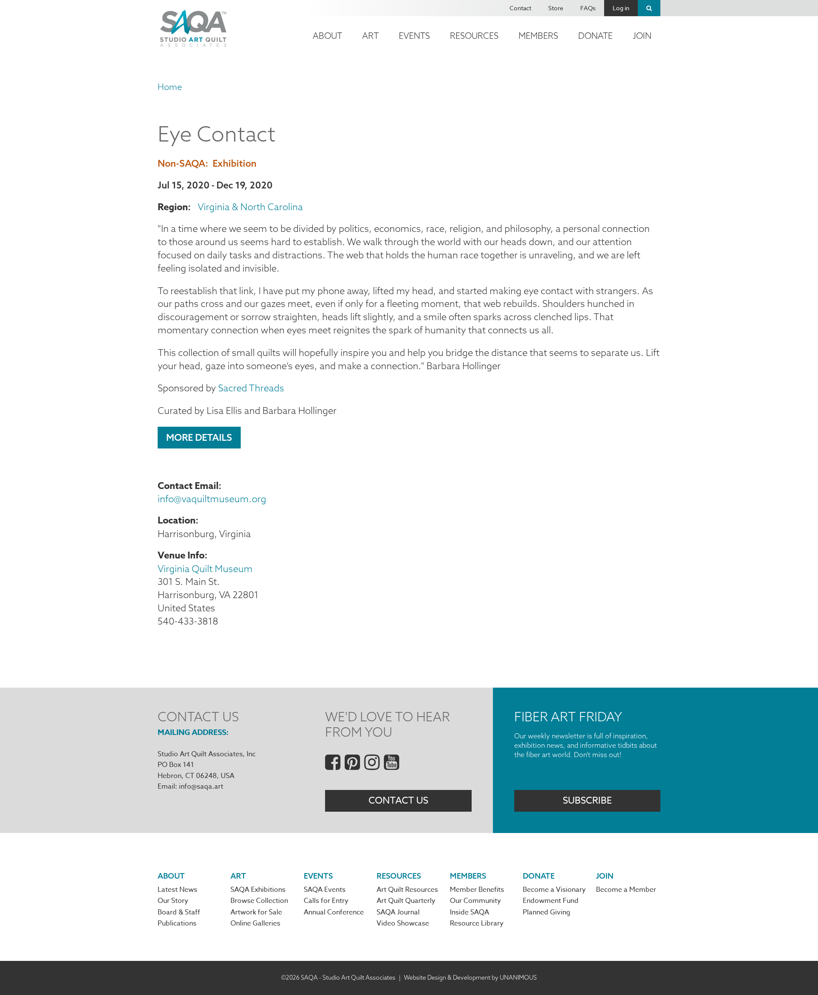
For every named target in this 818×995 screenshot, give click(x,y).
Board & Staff (179, 912)
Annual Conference (334, 912)
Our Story (173, 901)
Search (649, 8)
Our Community (475, 901)
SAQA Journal (398, 912)
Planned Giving (546, 912)
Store (555, 8)
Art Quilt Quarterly (406, 901)
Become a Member (626, 890)
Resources (474, 35)
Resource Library (477, 923)
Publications (177, 923)
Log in (621, 8)
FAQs (588, 8)
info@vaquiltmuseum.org (212, 499)
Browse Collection (259, 901)
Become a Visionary (554, 890)
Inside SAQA (469, 912)
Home (170, 86)
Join (642, 35)
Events (414, 35)
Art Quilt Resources (407, 890)
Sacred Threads (250, 388)
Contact (520, 8)
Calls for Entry (326, 901)
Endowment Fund (551, 901)
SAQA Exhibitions (257, 890)
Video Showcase (403, 923)
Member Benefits (477, 890)
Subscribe (587, 800)
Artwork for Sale (256, 912)
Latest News (177, 890)
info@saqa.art (201, 786)
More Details (199, 437)
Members (538, 35)
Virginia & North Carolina (250, 207)
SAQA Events (325, 890)
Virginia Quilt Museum (205, 569)
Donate (595, 35)
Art (370, 35)
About (327, 35)
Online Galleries (255, 923)
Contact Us (398, 800)
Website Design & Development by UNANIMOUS (470, 977)
